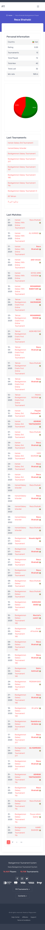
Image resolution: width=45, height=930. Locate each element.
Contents (21, 896)
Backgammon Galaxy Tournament (22, 154)
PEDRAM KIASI (35, 682)
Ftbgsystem (32, 912)
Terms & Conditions (23, 920)
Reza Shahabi (35, 220)
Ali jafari (35, 708)
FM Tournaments (21, 889)
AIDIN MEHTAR (35, 331)
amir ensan (36, 260)
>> (21, 842)
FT (3, 6)
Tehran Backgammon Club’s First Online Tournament (20, 304)
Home (10, 15)
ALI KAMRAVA (35, 748)
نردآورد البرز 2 (13, 202)
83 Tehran (12, 196)
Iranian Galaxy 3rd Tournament (20, 143)
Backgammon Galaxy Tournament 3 (22, 191)
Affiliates (25, 917)
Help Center (15, 917)
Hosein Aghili (35, 538)
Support (33, 917)
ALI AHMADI (34, 233)
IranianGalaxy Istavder (17, 148)
